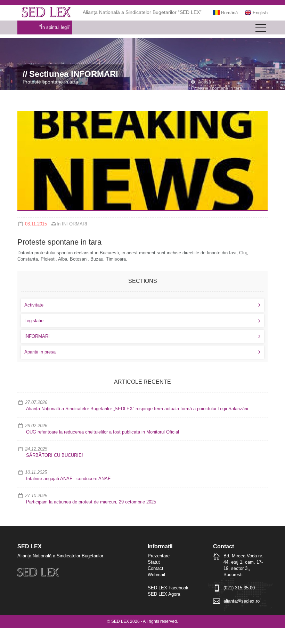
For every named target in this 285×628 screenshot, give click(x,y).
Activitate (33, 305)
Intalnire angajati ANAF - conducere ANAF (68, 478)
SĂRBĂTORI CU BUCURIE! (54, 455)
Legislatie (33, 320)
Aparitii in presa (40, 352)
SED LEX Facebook (168, 587)
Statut (154, 562)
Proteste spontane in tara (216, 88)
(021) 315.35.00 (239, 587)
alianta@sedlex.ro (241, 601)
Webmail (156, 574)
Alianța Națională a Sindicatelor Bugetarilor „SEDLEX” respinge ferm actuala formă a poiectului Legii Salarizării (137, 408)
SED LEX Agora (164, 594)
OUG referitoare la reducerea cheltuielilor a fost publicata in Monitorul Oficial (102, 432)
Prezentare (159, 555)
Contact (155, 568)
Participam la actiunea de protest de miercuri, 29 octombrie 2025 (91, 501)
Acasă (204, 82)
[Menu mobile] (260, 29)
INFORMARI (74, 223)
